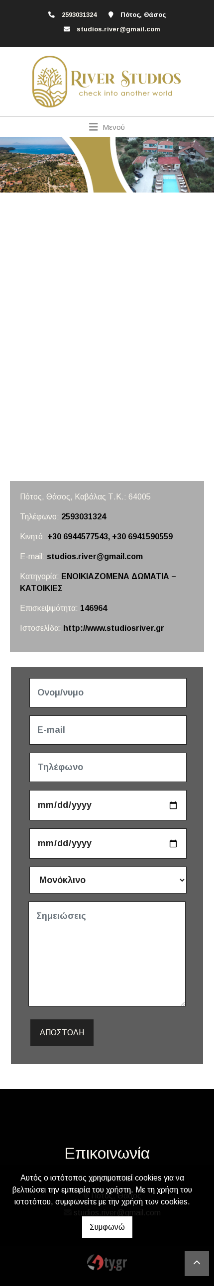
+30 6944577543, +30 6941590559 (110, 536)
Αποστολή (62, 1032)
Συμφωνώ (107, 1227)
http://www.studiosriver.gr (113, 628)
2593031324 (83, 516)
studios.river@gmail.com (118, 29)
